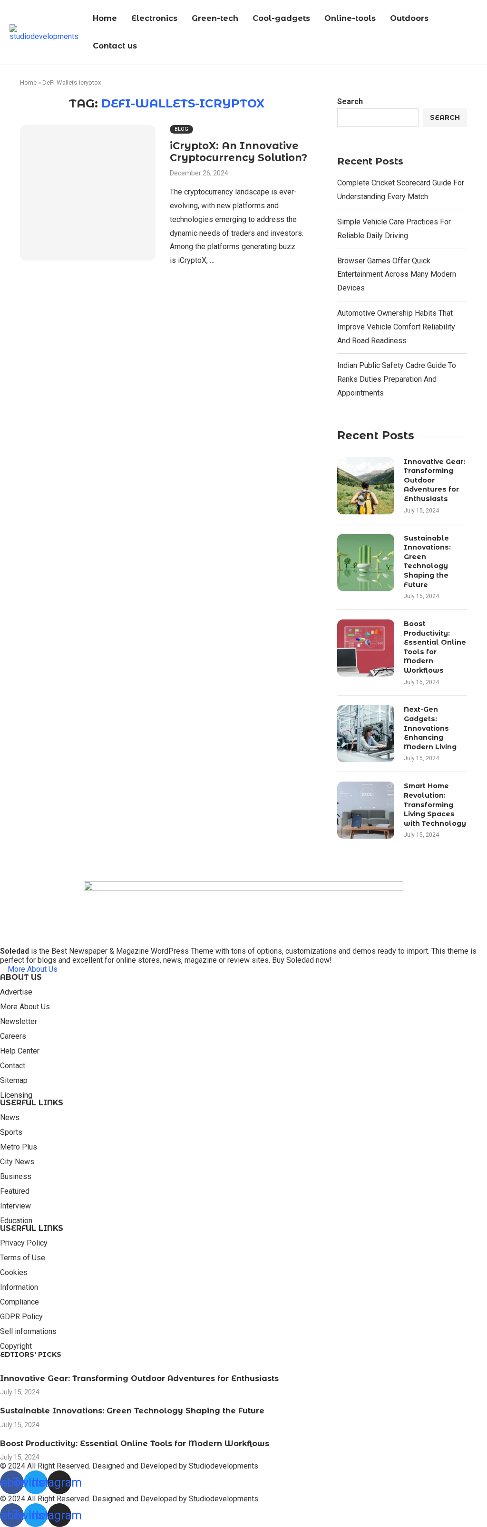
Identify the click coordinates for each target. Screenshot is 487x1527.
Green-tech (215, 18)
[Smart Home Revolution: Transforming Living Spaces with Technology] (365, 810)
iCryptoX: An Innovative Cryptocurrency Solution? (238, 152)
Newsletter (18, 1021)
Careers (13, 1036)
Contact (12, 1066)
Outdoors (409, 18)
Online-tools (350, 18)
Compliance (19, 1302)
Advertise (16, 992)
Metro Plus (18, 1147)
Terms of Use (22, 1258)
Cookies (14, 1272)
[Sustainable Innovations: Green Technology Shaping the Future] (365, 562)
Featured (14, 1191)
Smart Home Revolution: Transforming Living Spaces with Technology (435, 804)
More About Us (25, 1007)
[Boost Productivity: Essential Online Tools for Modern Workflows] (365, 648)
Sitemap (14, 1080)
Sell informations (28, 1331)
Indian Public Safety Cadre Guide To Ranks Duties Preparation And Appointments (396, 379)
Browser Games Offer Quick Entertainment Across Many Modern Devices (396, 274)
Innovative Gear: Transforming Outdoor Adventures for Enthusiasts (434, 480)
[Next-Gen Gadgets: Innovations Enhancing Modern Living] (365, 733)
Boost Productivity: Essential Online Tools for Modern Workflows (435, 647)
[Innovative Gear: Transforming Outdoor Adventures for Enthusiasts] (365, 485)
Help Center (19, 1051)
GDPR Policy (21, 1317)
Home (105, 18)
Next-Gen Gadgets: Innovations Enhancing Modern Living (430, 728)
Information (19, 1287)
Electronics (154, 18)
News (9, 1117)
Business (15, 1176)
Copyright (16, 1346)
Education (16, 1221)
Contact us (115, 45)
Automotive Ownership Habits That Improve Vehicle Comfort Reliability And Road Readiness (396, 327)
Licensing (16, 1095)
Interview (15, 1206)
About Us (21, 977)
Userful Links (31, 1103)
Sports (11, 1132)
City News (17, 1162)
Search (350, 101)
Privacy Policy (24, 1243)
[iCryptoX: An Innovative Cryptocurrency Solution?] (88, 193)
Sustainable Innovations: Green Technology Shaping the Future (427, 561)
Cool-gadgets (281, 18)
